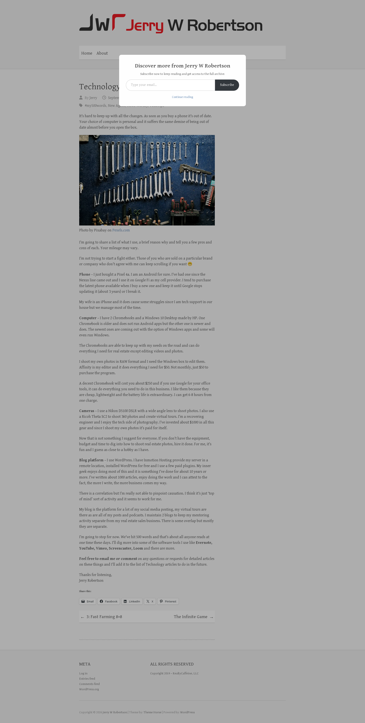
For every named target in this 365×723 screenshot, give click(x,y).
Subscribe (227, 85)
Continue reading (182, 97)
